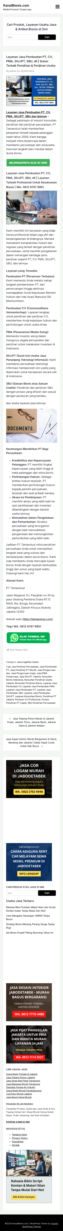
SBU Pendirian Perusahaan (42, 702)
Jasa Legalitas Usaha (28, 662)
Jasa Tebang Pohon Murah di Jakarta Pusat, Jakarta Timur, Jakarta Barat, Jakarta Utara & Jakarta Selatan (31, 722)
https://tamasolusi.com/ (38, 619)
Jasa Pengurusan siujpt (23, 673)
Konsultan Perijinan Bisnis (28, 683)
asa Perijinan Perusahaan (25, 666)
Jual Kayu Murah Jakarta (19, 1093)
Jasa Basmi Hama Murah (19, 1097)
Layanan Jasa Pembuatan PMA (38, 686)
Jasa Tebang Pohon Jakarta (20, 1077)
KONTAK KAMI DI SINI (18, 1122)
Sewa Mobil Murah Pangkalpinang (23, 1090)
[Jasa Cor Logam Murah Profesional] (29, 797)
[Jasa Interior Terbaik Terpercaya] (29, 1020)
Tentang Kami (19, 1134)
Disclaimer (18, 1141)
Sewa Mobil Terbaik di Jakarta (21, 1074)
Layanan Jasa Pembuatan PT (21, 689)
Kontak (16, 1145)
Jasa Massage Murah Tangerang (23, 1084)
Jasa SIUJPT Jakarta (30, 676)
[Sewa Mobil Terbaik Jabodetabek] (29, 880)
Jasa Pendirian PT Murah (23, 670)
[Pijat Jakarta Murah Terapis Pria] (29, 1062)
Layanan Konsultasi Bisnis (28, 696)
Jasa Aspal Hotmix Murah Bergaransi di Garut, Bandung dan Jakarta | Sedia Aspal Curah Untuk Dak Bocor (31, 743)
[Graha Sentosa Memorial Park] (31, 978)
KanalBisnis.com (16, 5)
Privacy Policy (20, 1138)
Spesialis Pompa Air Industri (20, 1087)
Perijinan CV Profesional (27, 699)
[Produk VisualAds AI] (29, 1202)
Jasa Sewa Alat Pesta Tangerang (23, 1080)
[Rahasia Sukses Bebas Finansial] (29, 838)
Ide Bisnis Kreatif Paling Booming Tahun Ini (29, 932)
